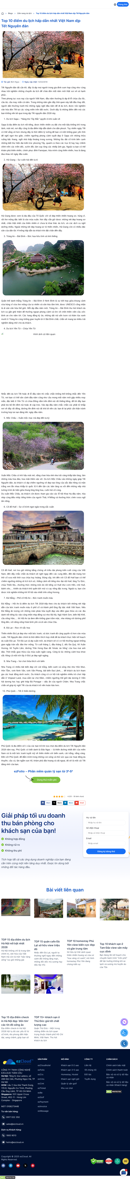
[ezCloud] (18, 1062)
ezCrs (40, 1074)
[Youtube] (18, 1166)
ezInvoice (42, 1106)
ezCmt (41, 1083)
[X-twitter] (25, 1166)
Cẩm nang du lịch (24, 13)
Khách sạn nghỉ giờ (70, 1079)
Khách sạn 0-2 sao (70, 1065)
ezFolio (41, 1070)
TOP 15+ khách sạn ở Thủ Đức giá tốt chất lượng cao (47, 1021)
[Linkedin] (11, 1166)
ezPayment (43, 1102)
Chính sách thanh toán (117, 1070)
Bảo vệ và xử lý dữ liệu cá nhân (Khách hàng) (117, 1083)
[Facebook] (3, 1166)
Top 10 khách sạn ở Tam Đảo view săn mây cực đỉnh (114, 947)
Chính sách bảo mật (115, 1065)
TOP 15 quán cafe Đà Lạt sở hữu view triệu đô (47, 945)
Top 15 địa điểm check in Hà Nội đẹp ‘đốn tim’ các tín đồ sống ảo (15, 1021)
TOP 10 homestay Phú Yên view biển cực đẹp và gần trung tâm (81, 944)
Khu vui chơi (67, 1088)
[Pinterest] (33, 1166)
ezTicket (42, 1088)
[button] (46, 803)
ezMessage (43, 1111)
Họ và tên (91, 817)
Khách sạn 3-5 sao (70, 1070)
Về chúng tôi (90, 1070)
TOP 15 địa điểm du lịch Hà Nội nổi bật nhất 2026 (15, 943)
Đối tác (87, 1074)
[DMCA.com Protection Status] (7, 1177)
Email (88, 838)
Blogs (10, 13)
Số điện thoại (92, 828)
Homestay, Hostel (69, 1074)
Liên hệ (87, 1065)
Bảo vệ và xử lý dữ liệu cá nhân (117, 1076)
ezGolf (41, 1097)
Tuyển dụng (90, 1079)
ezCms (41, 1079)
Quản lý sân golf (69, 1083)
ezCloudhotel (44, 1065)
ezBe (40, 1092)
